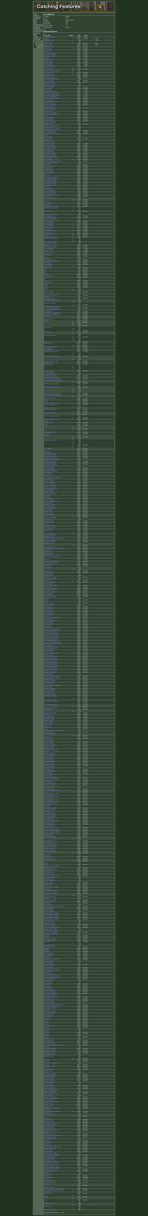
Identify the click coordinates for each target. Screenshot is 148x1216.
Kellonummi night (49, 756)
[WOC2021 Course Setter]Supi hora (54, 1188)
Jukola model (48, 905)
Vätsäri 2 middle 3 (49, 117)
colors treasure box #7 (50, 843)
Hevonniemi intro (49, 971)
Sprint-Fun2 (47, 495)
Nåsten (46, 898)
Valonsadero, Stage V (50, 1011)
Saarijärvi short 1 (49, 867)
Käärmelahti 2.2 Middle (50, 409)
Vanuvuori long (48, 498)
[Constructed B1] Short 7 (51, 659)
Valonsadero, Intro (49, 1051)
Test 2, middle (48, 1095)
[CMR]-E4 (47, 950)
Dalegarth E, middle (49, 592)
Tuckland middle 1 (49, 1171)
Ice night (46, 1140)
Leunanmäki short (49, 80)
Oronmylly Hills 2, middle (51, 163)
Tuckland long (48, 627)
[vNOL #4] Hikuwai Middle (51, 384)
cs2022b (46, 1072)
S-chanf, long (48, 980)
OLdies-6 (46, 1024)
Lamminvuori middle (50, 303)
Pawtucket (47, 855)
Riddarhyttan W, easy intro (51, 238)
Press (35, 21)
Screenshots (37, 17)
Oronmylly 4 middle (49, 142)
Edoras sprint (48, 575)
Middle (46, 435)
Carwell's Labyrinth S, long (51, 403)
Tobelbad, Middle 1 (49, 826)
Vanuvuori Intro (48, 503)
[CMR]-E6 (47, 942)
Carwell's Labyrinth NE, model (52, 643)
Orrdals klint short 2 (49, 998)
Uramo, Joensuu (48, 371)
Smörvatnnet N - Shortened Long (53, 1135)
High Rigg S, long (49, 46)
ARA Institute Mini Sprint (50, 295)
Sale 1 (46, 864)
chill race (46, 598)
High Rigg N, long (49, 348)
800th (46, 601)
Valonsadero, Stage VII (50, 1006)
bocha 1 (46, 751)
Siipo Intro (47, 451)
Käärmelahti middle (49, 413)
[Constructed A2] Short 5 (51, 663)
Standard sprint (48, 529)
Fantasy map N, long (50, 217)
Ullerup (46, 600)
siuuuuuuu (47, 972)
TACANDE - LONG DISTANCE (52, 556)
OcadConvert (37, 38)
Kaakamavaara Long (50, 182)
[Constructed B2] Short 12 (51, 638)
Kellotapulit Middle (49, 719)
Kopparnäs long (48, 748)
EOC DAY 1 (47, 805)
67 (45, 175)
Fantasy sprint (48, 530)
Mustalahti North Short (50, 471)
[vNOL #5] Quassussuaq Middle (53, 380)
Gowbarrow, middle (49, 198)
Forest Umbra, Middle (50, 713)
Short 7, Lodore (48, 474)
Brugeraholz (47, 1145)
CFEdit (36, 36)
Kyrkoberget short (49, 872)
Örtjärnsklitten (48, 1151)
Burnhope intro (48, 159)
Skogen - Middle (48, 722)
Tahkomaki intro (48, 224)
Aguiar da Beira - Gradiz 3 (51, 916)
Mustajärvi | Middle (49, 682)
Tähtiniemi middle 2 (49, 1001)
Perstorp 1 (47, 1029)
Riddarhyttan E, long (50, 432)
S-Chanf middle (48, 509)
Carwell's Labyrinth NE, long (52, 617)
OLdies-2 (46, 1035)
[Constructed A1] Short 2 (51, 667)
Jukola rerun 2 (48, 50)
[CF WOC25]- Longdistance (51, 309)
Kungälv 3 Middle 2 (49, 1087)
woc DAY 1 (47, 806)
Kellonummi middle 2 (50, 745)
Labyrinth (47, 1132)
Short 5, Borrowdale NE (50, 488)
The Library (37, 39)
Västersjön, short (49, 795)
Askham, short (48, 987)
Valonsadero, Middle (50, 540)
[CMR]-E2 (47, 958)
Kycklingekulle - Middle (50, 1161)
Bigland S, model (49, 521)
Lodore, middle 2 (49, 1079)
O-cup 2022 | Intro (49, 1100)
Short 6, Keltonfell (49, 480)
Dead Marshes (48, 140)
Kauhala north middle (50, 405)
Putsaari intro (48, 709)
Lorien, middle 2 (48, 267)
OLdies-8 (46, 1021)
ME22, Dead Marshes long (51, 1093)
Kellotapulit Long (49, 717)
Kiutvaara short (48, 1206)
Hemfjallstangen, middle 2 (51, 351)
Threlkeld (47, 58)
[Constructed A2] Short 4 (51, 664)
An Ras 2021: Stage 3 (50, 1182)
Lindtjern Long (48, 169)
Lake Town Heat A (49, 924)
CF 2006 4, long (48, 1164)
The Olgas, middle (49, 624)
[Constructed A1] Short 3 (51, 666)
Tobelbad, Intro (48, 827)
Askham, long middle (50, 992)
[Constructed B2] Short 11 (51, 640)
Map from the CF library (50, 708)
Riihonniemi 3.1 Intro (50, 582)
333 (45, 269)
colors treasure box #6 (50, 845)
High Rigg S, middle (49, 56)
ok (45, 256)
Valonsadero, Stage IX (50, 997)
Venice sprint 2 (48, 311)
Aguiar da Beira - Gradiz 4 (51, 914)
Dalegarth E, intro (49, 1069)
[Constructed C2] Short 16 (51, 632)
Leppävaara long (49, 619)
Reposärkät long (48, 988)
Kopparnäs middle (49, 764)
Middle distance (48, 64)
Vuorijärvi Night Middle (50, 96)
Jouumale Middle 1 (49, 190)
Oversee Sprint (48, 1071)
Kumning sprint (48, 798)
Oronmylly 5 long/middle (51, 750)
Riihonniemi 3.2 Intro (50, 579)
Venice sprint (47, 88)
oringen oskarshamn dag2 (51, 866)
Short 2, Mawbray (49, 500)
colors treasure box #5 (50, 846)
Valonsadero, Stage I (50, 1050)
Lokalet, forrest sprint (50, 461)
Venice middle (48, 319)
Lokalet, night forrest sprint (51, 459)
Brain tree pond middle (50, 588)
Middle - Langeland (49, 688)
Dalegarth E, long (49, 1056)
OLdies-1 (46, 1037)
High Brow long (48, 167)
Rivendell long (48, 737)
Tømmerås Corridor (49, 237)
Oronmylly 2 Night (49, 151)
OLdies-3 (46, 1034)
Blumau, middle (48, 901)
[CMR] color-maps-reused (51, 959)
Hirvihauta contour (49, 782)
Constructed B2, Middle (50, 346)
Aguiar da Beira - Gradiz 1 (51, 919)
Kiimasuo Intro (48, 1016)
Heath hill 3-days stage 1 (51, 219)
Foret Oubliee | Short (50, 784)
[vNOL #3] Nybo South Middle (52, 387)
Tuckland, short (48, 138)
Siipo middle (47, 448)
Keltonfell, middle (49, 974)
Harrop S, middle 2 (49, 753)
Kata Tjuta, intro (48, 72)
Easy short (47, 1192)
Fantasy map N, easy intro (51, 930)
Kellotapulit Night (49, 716)
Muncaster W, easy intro (50, 458)
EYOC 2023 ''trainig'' (49, 880)
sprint (45, 288)
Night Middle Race (49, 298)
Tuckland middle (48, 650)
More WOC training (49, 227)
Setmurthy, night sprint (50, 1074)
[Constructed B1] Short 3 (51, 653)
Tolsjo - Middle (48, 724)
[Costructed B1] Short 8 (50, 656)
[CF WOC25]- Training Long (52, 314)
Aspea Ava (47, 196)
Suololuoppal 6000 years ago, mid (53, 906)
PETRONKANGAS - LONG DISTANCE (54, 548)
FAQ (35, 34)
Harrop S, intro (48, 1106)
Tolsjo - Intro (47, 726)
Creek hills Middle (49, 145)
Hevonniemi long (49, 966)
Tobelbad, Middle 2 (49, 824)
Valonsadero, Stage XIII (50, 934)
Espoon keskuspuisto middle (52, 629)
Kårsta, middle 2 (48, 1180)
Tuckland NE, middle (50, 463)
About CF (36, 15)
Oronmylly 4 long (49, 769)
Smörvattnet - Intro (49, 1159)
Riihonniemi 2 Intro (49, 590)
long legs (46, 277)
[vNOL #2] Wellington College (52, 393)
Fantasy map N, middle (50, 214)
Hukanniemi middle (49, 75)
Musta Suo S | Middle (50, 680)
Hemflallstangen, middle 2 (51, 890)
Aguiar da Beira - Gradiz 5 (51, 913)
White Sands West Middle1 (51, 969)
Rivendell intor (48, 738)
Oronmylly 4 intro (49, 787)
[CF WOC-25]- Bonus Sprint (51, 306)
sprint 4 (46, 284)
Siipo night (47, 434)
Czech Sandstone (49, 203)
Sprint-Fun (47, 496)
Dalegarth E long (49, 595)
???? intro (47, 985)
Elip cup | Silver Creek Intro (51, 133)
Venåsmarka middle (49, 54)
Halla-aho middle (49, 564)
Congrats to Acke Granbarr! (51, 1108)
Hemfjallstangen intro (50, 897)
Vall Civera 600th (49, 614)
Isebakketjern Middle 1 (50, 1137)
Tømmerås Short (48, 100)
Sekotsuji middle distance (51, 800)
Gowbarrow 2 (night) (50, 809)
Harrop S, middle (49, 763)
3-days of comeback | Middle (52, 830)
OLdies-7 (46, 1022)
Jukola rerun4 (48, 42)
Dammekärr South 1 (49, 877)
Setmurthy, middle (49, 1077)
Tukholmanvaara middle (51, 300)
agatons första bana (49, 130)
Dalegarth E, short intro (50, 596)
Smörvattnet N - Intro (50, 1138)
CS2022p (47, 1047)
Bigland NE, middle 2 (50, 542)
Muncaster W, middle (50, 455)
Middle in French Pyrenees (51, 125)
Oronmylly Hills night (50, 132)
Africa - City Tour (48, 1177)
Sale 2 (46, 863)
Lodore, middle (48, 1082)
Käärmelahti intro (49, 422)
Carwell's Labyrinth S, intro (51, 419)
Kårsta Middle (48, 593)
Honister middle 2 (49, 605)
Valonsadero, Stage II (50, 1048)
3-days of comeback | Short (51, 832)
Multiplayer (37, 27)
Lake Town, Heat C (49, 921)
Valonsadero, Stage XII (50, 938)
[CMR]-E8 (47, 935)
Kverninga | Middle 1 (50, 766)
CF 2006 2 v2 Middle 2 (50, 892)
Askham (46, 38)
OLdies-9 (46, 1017)
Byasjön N (47, 616)
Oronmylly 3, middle (49, 153)
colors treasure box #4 (50, 850)
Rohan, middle (48, 882)
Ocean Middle (48, 264)
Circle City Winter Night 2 (51, 927)
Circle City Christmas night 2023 (53, 730)
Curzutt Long (47, 550)
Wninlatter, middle (49, 1040)
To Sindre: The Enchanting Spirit (53, 477)
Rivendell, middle (49, 127)
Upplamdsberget (49, 248)
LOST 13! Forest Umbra (50, 1063)
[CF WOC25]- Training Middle (52, 313)
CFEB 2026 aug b (49, 40)
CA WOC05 (47, 254)
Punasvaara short (49, 506)
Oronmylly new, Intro (49, 813)
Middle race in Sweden (50, 671)
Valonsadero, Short (49, 1080)
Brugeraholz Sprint (49, 1122)
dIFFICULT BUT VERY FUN (51, 803)
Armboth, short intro (49, 1158)
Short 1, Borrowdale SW (50, 501)
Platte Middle (48, 350)
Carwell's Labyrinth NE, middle (52, 642)
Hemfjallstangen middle (50, 893)
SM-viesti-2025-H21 (49, 166)
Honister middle (48, 609)
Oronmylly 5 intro (49, 759)
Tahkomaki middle (49, 222)
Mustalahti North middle (50, 464)
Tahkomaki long (48, 221)
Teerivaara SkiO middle (50, 101)
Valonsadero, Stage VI (50, 1008)
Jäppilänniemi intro (49, 77)
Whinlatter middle (49, 82)
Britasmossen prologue (50, 246)
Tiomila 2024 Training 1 (50, 585)
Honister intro (48, 611)
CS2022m (47, 1059)
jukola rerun (47, 51)
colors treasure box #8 (50, 840)
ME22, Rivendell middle (50, 1098)
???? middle (47, 982)
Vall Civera (47, 626)
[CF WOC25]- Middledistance (52, 308)
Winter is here (48, 727)
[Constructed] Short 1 (50, 669)
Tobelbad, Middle (49, 740)
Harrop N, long (48, 842)
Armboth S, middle (49, 1134)
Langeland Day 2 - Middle (51, 677)
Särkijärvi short (48, 1193)
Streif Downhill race (49, 534)
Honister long (48, 606)
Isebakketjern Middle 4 (50, 1156)
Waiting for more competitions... (53, 129)
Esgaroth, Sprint (48, 1084)
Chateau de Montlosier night (52, 876)
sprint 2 (46, 287)
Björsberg (47, 316)
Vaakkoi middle (48, 776)
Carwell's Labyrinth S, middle (52, 416)
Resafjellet (47, 204)
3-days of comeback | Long (51, 829)
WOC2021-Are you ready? (51, 1169)
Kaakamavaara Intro (49, 185)
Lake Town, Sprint (49, 817)
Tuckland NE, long (49, 37)
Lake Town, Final (49, 911)
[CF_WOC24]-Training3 (50, 696)
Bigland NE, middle (49, 66)
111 (45, 272)
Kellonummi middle (49, 761)
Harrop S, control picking (51, 1101)
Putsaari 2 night (48, 655)
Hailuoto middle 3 (49, 608)
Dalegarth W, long (49, 143)
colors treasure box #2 (50, 858)
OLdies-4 (46, 1032)
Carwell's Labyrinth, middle (51, 95)
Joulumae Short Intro (50, 192)
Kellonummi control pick (50, 755)
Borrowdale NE (48, 963)
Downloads (37, 33)
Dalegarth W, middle (49, 148)
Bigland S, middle (49, 514)
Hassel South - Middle (50, 1153)
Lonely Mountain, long (50, 374)
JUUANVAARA (48, 555)
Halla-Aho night (48, 522)
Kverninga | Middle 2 (50, 734)
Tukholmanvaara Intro (50, 525)
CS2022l (46, 1061)
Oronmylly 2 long (49, 801)
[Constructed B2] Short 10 (51, 648)
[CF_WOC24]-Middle (50, 695)
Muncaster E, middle (50, 816)
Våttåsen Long (48, 1174)
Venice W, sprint (48, 874)
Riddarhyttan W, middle (50, 234)
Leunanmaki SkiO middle (51, 79)
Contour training (48, 961)
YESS (46, 401)
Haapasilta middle (49, 74)
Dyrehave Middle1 (49, 979)
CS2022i (46, 1067)
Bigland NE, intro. (49, 553)
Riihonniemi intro (49, 603)
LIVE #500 (47, 1109)
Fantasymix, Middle (49, 469)
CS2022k (47, 1064)
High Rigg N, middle (49, 335)
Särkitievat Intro (48, 884)
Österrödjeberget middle (51, 177)
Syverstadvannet (49, 216)
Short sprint (47, 475)
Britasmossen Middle (50, 242)
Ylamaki (46, 116)
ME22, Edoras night (49, 1092)
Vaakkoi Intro (47, 780)
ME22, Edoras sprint (49, 1097)
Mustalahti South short (50, 456)
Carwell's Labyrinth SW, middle (52, 685)
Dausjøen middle (49, 59)
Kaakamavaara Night (50, 180)
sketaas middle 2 (49, 574)
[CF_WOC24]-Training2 (50, 701)
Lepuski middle (48, 772)
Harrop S (46, 187)
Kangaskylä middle (49, 121)
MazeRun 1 (47, 714)
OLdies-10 (47, 1009)
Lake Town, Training (49, 926)
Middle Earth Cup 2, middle (51, 1168)
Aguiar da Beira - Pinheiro (51, 1163)
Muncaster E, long (49, 211)
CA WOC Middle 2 (49, 253)
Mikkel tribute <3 (48, 479)
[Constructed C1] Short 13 (51, 637)
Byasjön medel (48, 622)
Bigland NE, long (49, 61)
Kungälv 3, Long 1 (49, 1085)
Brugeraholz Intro (49, 1127)
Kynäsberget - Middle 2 (50, 1209)
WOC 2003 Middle (49, 87)
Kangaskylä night (49, 119)
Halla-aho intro (48, 571)
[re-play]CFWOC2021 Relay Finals (53, 1190)
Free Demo (37, 18)
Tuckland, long (48, 137)
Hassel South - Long (50, 1148)
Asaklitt (46, 321)
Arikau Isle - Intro (49, 232)
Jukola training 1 (48, 69)
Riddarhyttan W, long (50, 230)
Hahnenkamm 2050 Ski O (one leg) (54, 538)
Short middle (47, 472)
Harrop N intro (48, 856)
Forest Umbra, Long (49, 700)
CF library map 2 (48, 692)
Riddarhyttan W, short (50, 1129)
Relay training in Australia (51, 158)
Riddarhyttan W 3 (49, 834)
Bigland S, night (48, 513)
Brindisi (46, 274)
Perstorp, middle (48, 67)
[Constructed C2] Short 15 (51, 634)
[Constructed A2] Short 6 (51, 661)
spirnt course (47, 266)
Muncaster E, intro (49, 822)
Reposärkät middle (49, 990)
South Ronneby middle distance (53, 161)
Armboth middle (48, 1150)
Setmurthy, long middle (50, 114)
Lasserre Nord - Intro (50, 621)
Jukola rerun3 (48, 48)
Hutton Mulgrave (48, 250)
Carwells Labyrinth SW (50, 156)
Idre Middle (47, 263)
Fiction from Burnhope (50, 154)
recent (59, 1212)
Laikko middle (48, 90)
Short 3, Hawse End (49, 493)
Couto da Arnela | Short (50, 785)
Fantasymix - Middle (49, 672)
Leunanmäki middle (49, 109)
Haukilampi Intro (48, 1119)
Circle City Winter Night (50, 932)
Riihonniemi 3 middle (50, 517)
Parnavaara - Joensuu (50, 83)
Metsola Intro (47, 566)
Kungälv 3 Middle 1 (49, 1088)
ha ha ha (46, 135)
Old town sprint (48, 363)
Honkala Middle (48, 955)
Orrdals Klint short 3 (49, 259)
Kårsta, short (47, 1184)
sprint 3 (46, 285)
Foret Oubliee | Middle (50, 777)
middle (46, 421)
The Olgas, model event (50, 646)
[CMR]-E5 (47, 948)
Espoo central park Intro (50, 630)
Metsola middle (48, 543)
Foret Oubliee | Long (50, 771)
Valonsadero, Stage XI (50, 993)
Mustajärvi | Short (49, 679)
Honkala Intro (48, 956)
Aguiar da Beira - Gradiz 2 (51, 917)
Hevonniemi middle (49, 964)
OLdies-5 (46, 1027)
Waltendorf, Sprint (49, 343)
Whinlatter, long (48, 1038)
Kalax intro (47, 903)
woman (46, 342)
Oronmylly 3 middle (49, 788)
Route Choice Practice (50, 243)
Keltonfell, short (48, 967)
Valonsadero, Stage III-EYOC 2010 (53, 1045)
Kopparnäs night (48, 746)
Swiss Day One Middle (50, 146)
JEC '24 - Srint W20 (49, 484)
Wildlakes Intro (48, 1113)
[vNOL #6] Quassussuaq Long (52, 379)
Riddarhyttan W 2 (49, 835)
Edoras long (47, 567)
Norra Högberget (49, 490)
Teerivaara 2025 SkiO (50, 104)
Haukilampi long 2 (49, 1055)
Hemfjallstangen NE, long (51, 206)
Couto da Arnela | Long (50, 774)
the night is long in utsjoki (51, 195)
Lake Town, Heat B (49, 922)
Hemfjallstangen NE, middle (52, 790)
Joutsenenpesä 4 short (50, 869)
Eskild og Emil (48, 984)
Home (35, 14)
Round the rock (48, 1000)
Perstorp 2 (47, 1019)
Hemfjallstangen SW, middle (52, 356)
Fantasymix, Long (49, 466)
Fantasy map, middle (50, 108)
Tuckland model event (50, 658)
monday (46, 258)
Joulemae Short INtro (50, 193)
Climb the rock (48, 111)
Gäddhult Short (48, 124)
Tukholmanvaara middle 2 (51, 261)
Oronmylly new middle (50, 808)
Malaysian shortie (49, 1187)
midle (45, 430)
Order (35, 20)
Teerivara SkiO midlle (50, 92)
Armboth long (48, 282)
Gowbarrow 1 (48, 811)
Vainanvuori (47, 327)
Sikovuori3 (47, 164)
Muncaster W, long (49, 453)
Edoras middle (48, 63)
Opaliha (46, 1172)
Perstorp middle (48, 584)
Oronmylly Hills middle (50, 179)
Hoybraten (47, 201)
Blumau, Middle (48, 909)
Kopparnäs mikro (49, 732)
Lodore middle (48, 674)
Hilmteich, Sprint (48, 742)
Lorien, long (47, 885)
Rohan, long (47, 888)
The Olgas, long (48, 645)
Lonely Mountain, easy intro (52, 377)
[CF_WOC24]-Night (49, 690)
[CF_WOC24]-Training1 (50, 705)
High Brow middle (49, 172)
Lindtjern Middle (48, 171)
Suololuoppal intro (49, 908)
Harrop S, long (48, 758)
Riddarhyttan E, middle (50, 440)
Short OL (46, 1030)
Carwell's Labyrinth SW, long (52, 676)
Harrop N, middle (49, 848)
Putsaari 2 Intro (48, 684)
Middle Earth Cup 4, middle (51, 1166)
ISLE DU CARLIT (49, 651)
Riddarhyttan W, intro (50, 837)
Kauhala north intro (49, 408)
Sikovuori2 (47, 174)
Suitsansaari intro (49, 1142)
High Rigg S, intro (49, 1014)
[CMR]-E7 (47, 937)
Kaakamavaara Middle (50, 184)
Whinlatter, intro (48, 1042)
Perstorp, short (48, 587)
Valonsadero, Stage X (50, 995)
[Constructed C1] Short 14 (51, 635)
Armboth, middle (48, 292)
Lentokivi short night (49, 122)
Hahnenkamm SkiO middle (51, 93)
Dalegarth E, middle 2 (50, 1053)
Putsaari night (48, 687)
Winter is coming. (49, 743)
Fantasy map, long (49, 106)
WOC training (48, 229)
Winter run (47, 1118)
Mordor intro (47, 580)
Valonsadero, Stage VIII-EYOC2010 (54, 1005)
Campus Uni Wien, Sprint (51, 821)
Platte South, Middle (49, 1076)
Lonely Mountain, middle (51, 361)
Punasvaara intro (49, 613)
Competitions (37, 29)
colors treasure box (49, 859)
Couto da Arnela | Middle (51, 779)
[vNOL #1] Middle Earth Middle (52, 395)
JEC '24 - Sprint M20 (50, 482)
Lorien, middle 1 (48, 275)
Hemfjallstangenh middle (51, 208)
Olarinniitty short (48, 1026)
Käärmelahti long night (50, 375)
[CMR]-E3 (47, 951)
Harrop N (46, 245)
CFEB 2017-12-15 (49, 1203)
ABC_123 (47, 296)
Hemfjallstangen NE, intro (51, 796)
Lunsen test (47, 235)
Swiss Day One (48, 150)
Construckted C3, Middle (51, 563)
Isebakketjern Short (49, 1126)
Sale (45, 280)
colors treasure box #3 (50, 851)
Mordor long (47, 43)
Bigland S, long (48, 511)
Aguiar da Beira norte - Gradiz (52, 1147)
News (35, 23)
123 (45, 293)
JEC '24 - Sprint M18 (50, 485)
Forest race (47, 519)
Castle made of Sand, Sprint (52, 561)
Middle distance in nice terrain (52, 71)
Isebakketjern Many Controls (52, 1155)
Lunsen (46, 251)
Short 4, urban (48, 492)
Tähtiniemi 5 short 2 (49, 505)
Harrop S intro (48, 188)
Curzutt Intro (47, 551)
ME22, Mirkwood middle (51, 1090)
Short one (47, 1179)
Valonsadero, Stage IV (50, 1043)
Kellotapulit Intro (48, 721)
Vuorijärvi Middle (49, 225)
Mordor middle (48, 45)
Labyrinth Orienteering (50, 535)
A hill (45, 1200)
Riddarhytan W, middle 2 (51, 1124)
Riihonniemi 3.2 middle (50, 577)
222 (45, 271)
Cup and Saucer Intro (50, 53)
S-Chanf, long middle (50, 508)
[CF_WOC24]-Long (49, 693)
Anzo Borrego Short (49, 103)
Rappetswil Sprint (49, 572)
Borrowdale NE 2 (49, 953)
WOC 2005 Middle (49, 85)
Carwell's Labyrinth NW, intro (52, 98)
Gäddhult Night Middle (50, 113)
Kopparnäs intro (48, 767)
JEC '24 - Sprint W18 (50, 487)
